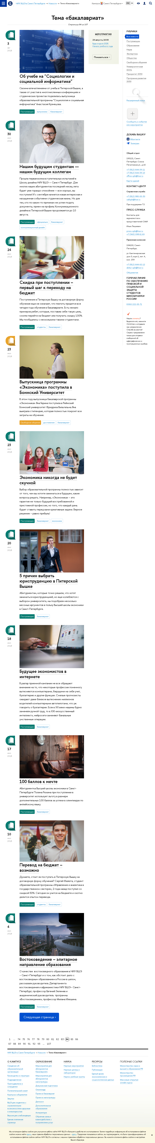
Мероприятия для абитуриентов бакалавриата (44, 1069)
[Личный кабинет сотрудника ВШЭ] (144, 3)
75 (23, 1039)
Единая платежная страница (15, 1121)
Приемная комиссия (136, 239)
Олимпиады (41, 1089)
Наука (129, 49)
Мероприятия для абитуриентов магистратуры (44, 1078)
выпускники (42, 111)
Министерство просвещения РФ (128, 1074)
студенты (41, 327)
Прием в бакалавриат (45, 1093)
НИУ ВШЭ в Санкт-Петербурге (21, 1052)
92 (34, 1043)
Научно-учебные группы (74, 1076)
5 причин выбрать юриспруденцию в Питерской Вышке (49, 581)
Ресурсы (97, 1061)
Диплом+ (40, 1101)
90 (24, 1043)
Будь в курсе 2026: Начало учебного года (102, 45)
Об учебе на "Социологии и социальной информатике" (47, 78)
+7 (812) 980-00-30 (136, 196)
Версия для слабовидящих (19, 1115)
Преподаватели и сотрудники (15, 1085)
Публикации (97, 1069)
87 (9, 1043)
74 (19, 1039)
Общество (132, 58)
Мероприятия (103, 34)
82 (57, 1039)
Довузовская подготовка (47, 1085)
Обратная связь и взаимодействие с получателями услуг (44, 1119)
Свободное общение (137, 62)
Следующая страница (38, 1017)
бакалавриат (56, 111)
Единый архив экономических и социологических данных (103, 1076)
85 (72, 1039)
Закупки (10, 1098)
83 (62, 1039)
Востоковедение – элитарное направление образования (48, 962)
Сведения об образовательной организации (15, 1069)
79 (43, 1039)
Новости (42, 1052)
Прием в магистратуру (45, 1097)
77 (33, 1039)
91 (29, 1043)
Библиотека (97, 1066)
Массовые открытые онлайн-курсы (129, 1081)
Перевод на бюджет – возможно (41, 867)
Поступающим (133, 41)
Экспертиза (132, 53)
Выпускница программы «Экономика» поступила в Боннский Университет (46, 387)
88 (14, 1043)
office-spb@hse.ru (135, 176)
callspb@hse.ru (133, 199)
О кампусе (14, 1061)
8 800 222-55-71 (134, 304)
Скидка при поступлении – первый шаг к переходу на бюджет (46, 287)
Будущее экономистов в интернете (43, 674)
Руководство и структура (18, 1075)
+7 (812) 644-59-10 (136, 172)
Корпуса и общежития (17, 1094)
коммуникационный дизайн (33, 227)
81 (52, 1039)
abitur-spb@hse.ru (135, 267)
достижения (48, 422)
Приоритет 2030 (134, 74)
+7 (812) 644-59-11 (136, 169)
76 (28, 1039)
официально (42, 222)
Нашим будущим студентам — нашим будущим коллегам (49, 169)
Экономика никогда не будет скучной (48, 480)
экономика (57, 521)
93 (39, 1043)
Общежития (133, 272)
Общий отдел (133, 153)
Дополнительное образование (43, 1107)
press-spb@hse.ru (135, 231)
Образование (133, 45)
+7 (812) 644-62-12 (136, 264)
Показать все (101, 57)
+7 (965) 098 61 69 (136, 234)
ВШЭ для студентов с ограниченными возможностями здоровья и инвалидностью (18, 1107)
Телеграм (134, 143)
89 (19, 1043)
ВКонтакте (135, 139)
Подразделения (14, 1079)
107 (49, 1043)
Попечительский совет (17, 1090)
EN (132, 3)
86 (76, 1039)
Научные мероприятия (74, 1066)
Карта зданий (133, 180)
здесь (29, 1134)
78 (38, 1039)
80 (47, 1039)
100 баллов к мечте (39, 781)
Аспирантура (41, 1112)
